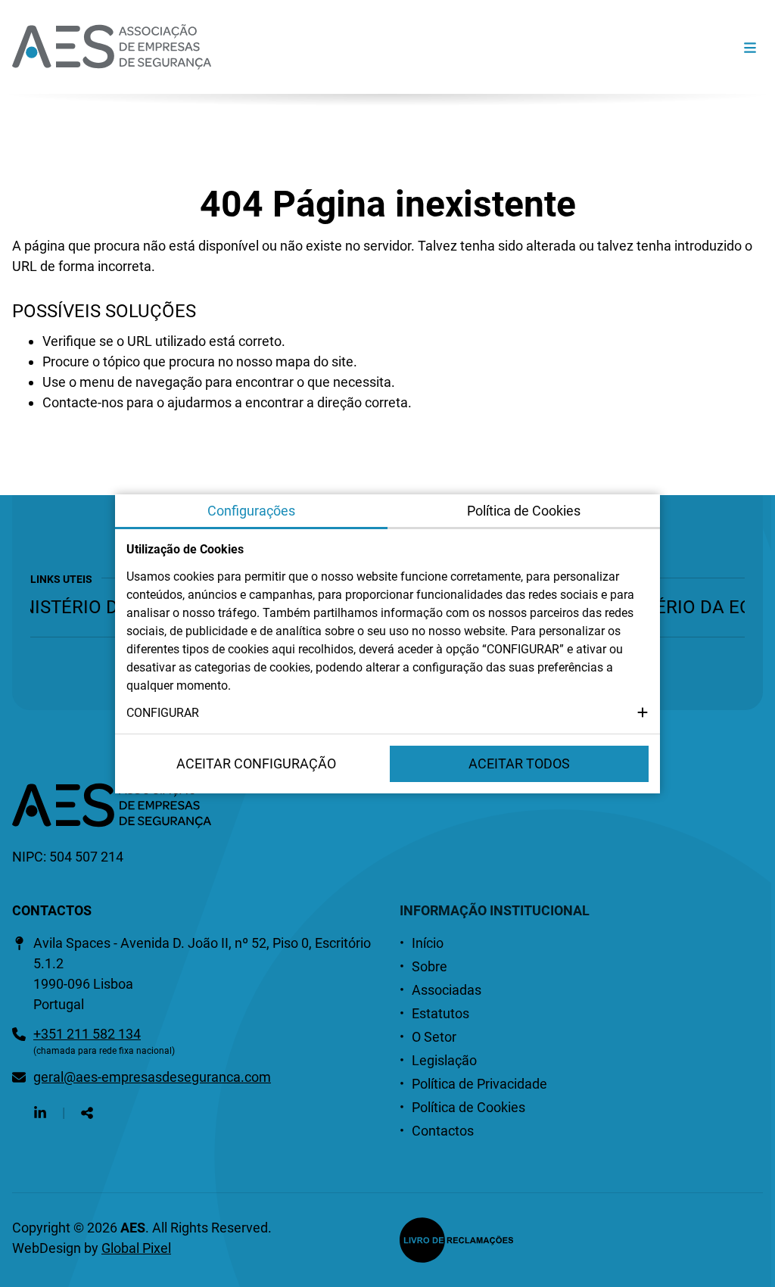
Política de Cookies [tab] (523, 511)
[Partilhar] (87, 1112)
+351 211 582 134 (87, 1034)
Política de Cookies (468, 1107)
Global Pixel (136, 1248)
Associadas (446, 990)
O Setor (434, 1037)
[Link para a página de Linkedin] (40, 1112)
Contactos (443, 1131)
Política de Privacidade (479, 1084)
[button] (387, 713)
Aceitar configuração (256, 763)
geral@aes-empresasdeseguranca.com (152, 1077)
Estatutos (440, 1013)
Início (428, 943)
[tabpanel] (387, 631)
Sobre (429, 966)
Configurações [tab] (251, 511)
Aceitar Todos (519, 763)
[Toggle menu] (750, 47)
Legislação (444, 1060)
